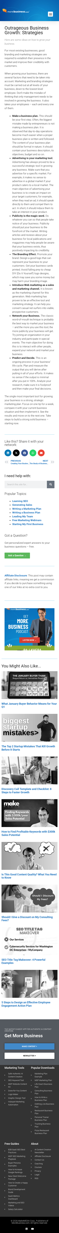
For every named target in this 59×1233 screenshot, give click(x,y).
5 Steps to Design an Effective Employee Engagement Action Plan (26, 1004)
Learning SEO (20, 501)
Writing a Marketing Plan (26, 508)
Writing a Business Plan (26, 512)
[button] (50, 14)
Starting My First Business (27, 524)
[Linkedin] (26, 1229)
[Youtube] (32, 1229)
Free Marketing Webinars (26, 520)
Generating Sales (22, 504)
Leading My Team (22, 516)
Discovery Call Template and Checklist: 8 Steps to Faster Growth (26, 790)
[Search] (50, 484)
